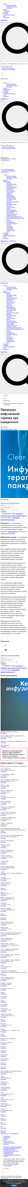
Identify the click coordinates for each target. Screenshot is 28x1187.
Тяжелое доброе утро (12, 214)
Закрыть (14, 1185)
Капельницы (7, 10)
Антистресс (10, 189)
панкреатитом (12, 531)
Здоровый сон (10, 229)
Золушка (9, 182)
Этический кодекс (8, 1153)
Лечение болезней (11, 5)
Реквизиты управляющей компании (13, 1146)
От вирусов (9, 226)
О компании (7, 1136)
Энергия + (9, 193)
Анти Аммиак (10, 212)
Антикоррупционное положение (12, 1155)
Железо (8, 208)
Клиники (6, 13)
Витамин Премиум (11, 204)
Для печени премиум (12, 223)
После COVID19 (11, 191)
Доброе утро (10, 192)
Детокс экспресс (11, 207)
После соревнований (12, 211)
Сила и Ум (9, 200)
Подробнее (3, 733)
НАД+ (8, 231)
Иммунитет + (10, 195)
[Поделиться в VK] (6, 652)
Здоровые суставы (11, 215)
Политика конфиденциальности (12, 1148)
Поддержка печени (11, 184)
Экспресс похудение (12, 187)
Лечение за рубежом (12, 6)
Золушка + (9, 206)
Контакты (6, 17)
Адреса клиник (7, 1165)
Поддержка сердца (11, 199)
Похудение (9, 8)
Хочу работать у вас (9, 1152)
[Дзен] (4, 76)
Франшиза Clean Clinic (9, 1149)
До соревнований (11, 210)
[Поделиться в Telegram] (5, 646)
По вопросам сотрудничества (11, 1151)
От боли (9, 224)
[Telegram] (4, 72)
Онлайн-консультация (9, 14)
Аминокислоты (10, 188)
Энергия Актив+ (11, 230)
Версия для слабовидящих (8, 69)
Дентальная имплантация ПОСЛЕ (15, 218)
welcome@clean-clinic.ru (8, 68)
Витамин (9, 203)
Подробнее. (18, 1183)
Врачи (5, 9)
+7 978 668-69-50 (5, 160)
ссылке (22, 758)
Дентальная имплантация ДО (14, 216)
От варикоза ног (11, 222)
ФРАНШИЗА (4, 20)
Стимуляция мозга (11, 197)
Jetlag (8, 219)
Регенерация (10, 227)
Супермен (9, 220)
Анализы (6, 12)
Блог (5, 16)
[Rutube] (4, 74)
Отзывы (6, 1156)
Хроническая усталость (13, 201)
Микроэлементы (11, 196)
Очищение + (10, 185)
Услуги (5, 4)
